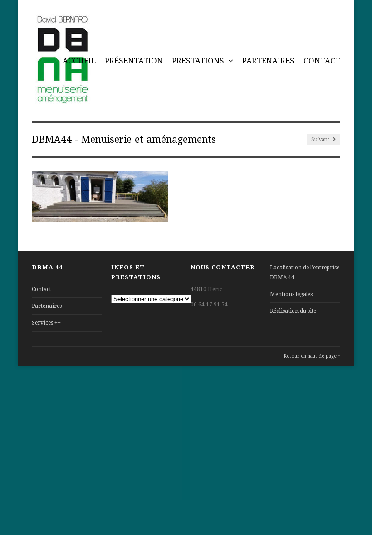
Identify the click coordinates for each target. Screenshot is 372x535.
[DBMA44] (62, 99)
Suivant (321, 139)
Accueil (79, 60)
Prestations (199, 60)
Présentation (134, 60)
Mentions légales (291, 294)
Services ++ (46, 323)
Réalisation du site (293, 311)
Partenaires (268, 60)
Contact (321, 60)
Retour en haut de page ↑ (312, 356)
